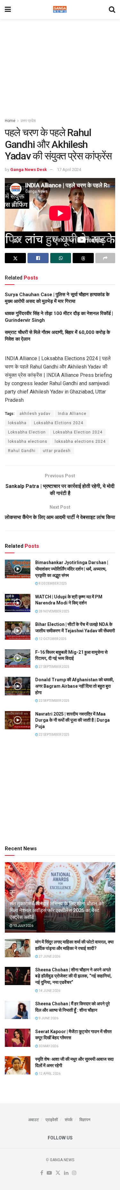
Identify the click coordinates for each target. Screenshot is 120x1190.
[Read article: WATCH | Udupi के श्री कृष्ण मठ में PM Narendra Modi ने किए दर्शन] (17, 603)
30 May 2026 (48, 1046)
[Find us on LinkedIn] (66, 1173)
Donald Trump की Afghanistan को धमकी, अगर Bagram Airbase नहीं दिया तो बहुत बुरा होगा (74, 686)
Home (10, 120)
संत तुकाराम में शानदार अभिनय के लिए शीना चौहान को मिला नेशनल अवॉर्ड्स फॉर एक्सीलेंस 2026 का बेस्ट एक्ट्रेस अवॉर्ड (56, 910)
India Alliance (72, 413)
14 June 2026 (49, 990)
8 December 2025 (52, 583)
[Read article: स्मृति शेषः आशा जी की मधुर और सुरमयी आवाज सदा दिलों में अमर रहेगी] (17, 1065)
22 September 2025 (53, 700)
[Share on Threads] (83, 258)
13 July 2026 (22, 925)
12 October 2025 (52, 639)
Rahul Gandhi (22, 451)
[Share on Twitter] (15, 258)
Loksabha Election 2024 (77, 432)
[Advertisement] (60, 66)
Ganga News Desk (28, 169)
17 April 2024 (69, 169)
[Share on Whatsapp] (60, 258)
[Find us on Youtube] (49, 1173)
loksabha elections (27, 441)
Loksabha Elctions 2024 (58, 423)
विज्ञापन (84, 1119)
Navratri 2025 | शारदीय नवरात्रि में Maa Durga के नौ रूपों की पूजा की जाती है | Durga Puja (72, 720)
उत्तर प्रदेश (28, 120)
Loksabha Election (27, 432)
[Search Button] (112, 9)
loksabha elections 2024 (80, 441)
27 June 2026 (49, 956)
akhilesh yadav (35, 413)
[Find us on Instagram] (74, 1173)
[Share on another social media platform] (105, 258)
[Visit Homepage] (60, 9)
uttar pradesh (57, 451)
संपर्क (69, 1119)
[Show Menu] (8, 9)
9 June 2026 (48, 1018)
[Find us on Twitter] (57, 1173)
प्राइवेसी (51, 1119)
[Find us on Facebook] (41, 1173)
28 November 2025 (53, 611)
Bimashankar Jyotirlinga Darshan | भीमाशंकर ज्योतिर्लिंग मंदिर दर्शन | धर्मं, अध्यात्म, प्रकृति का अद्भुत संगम (71, 569)
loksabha (17, 423)
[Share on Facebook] (38, 258)
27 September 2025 (53, 666)
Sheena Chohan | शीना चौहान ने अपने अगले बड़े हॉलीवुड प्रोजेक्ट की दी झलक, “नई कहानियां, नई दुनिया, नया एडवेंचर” (73, 976)
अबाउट (33, 1119)
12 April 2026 (49, 1073)
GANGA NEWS (62, 1160)
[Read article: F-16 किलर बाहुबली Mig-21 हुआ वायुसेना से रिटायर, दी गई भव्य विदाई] (17, 658)
